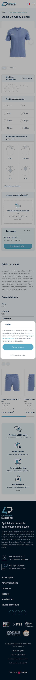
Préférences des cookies (18, 355)
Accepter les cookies (18, 347)
